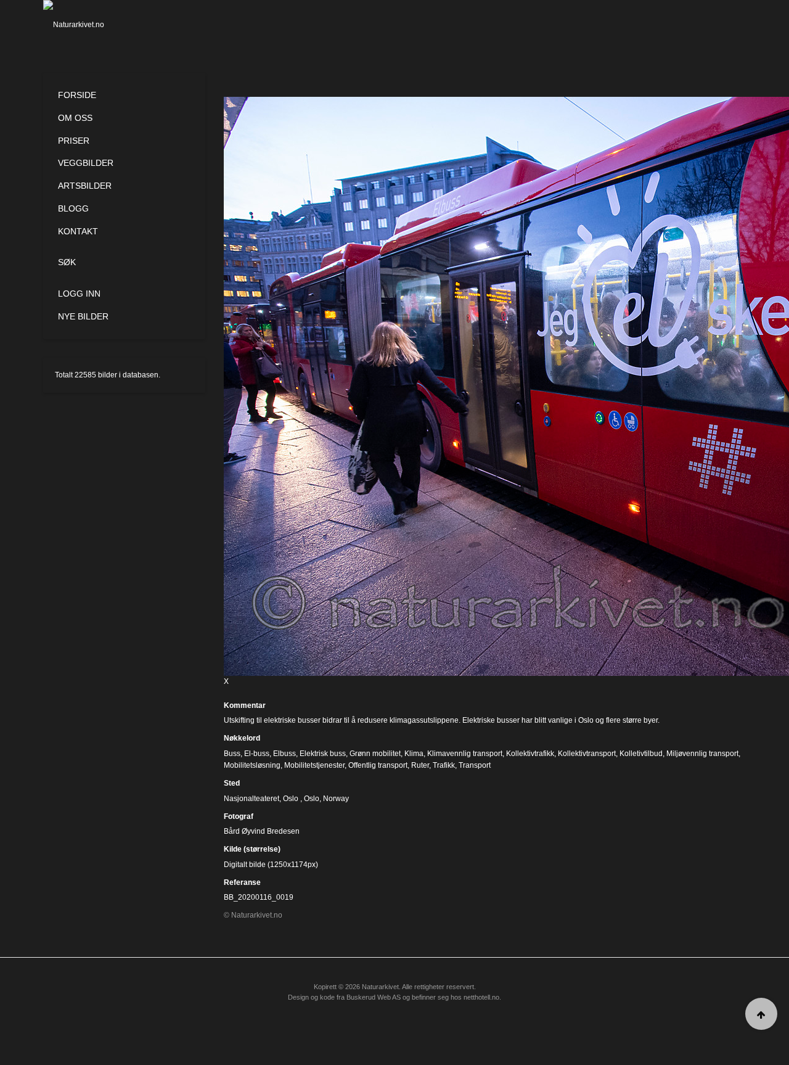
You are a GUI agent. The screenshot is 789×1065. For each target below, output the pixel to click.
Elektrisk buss (323, 753)
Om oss (75, 118)
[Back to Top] (761, 1014)
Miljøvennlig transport (702, 753)
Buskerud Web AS (373, 997)
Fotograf (238, 816)
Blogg (73, 208)
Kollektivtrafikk (530, 753)
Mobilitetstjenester (314, 765)
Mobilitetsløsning (252, 765)
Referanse (242, 882)
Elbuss (284, 753)
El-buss (256, 753)
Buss (232, 753)
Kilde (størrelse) (252, 849)
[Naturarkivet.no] (94, 24)
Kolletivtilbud (641, 753)
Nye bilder (83, 316)
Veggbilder (85, 163)
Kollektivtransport (587, 753)
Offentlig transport (377, 765)
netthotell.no (481, 997)
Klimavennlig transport (464, 753)
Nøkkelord (242, 738)
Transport (475, 765)
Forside (77, 95)
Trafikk (444, 765)
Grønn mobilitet (375, 753)
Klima (413, 753)
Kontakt (78, 231)
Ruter (420, 765)
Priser (73, 141)
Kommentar (245, 705)
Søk (67, 262)
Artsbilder (85, 186)
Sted (232, 783)
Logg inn (79, 293)
